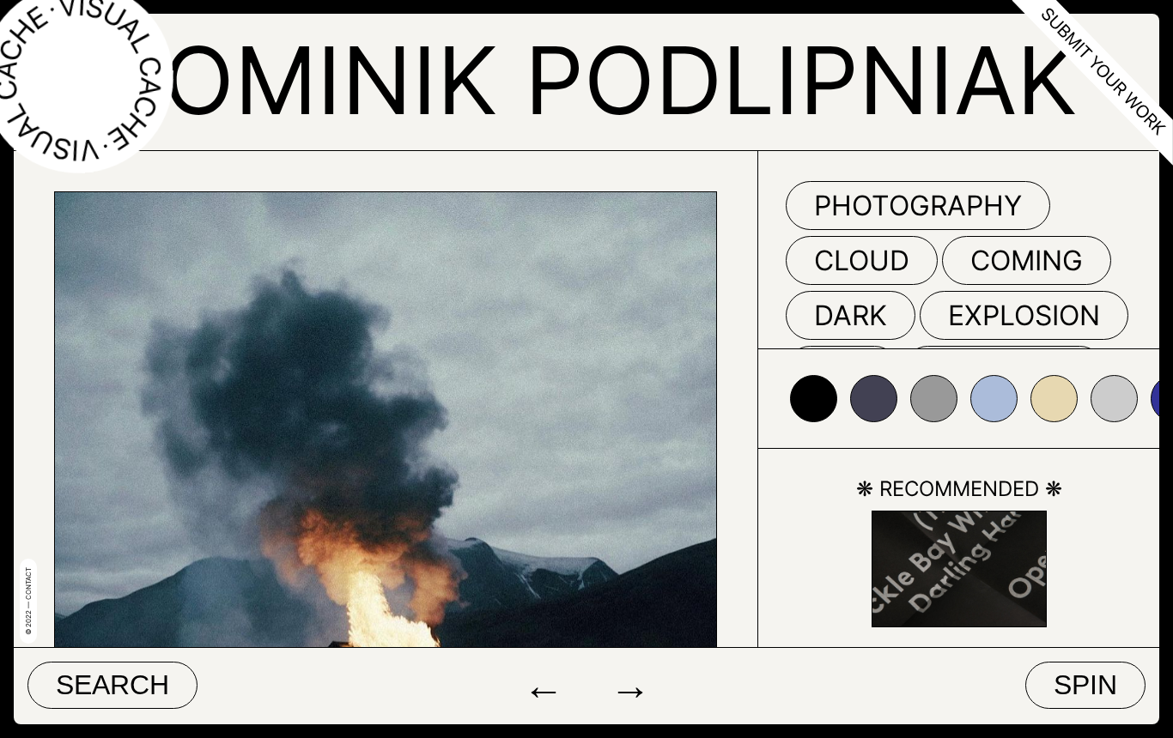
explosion (1024, 315)
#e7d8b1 (1054, 398)
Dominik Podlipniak (587, 80)
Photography (918, 205)
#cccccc (1114, 398)
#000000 (813, 398)
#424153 (873, 398)
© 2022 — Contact (28, 601)
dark (850, 315)
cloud (861, 260)
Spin (1085, 684)
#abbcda (994, 398)
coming (1026, 260)
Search (112, 684)
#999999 (933, 398)
